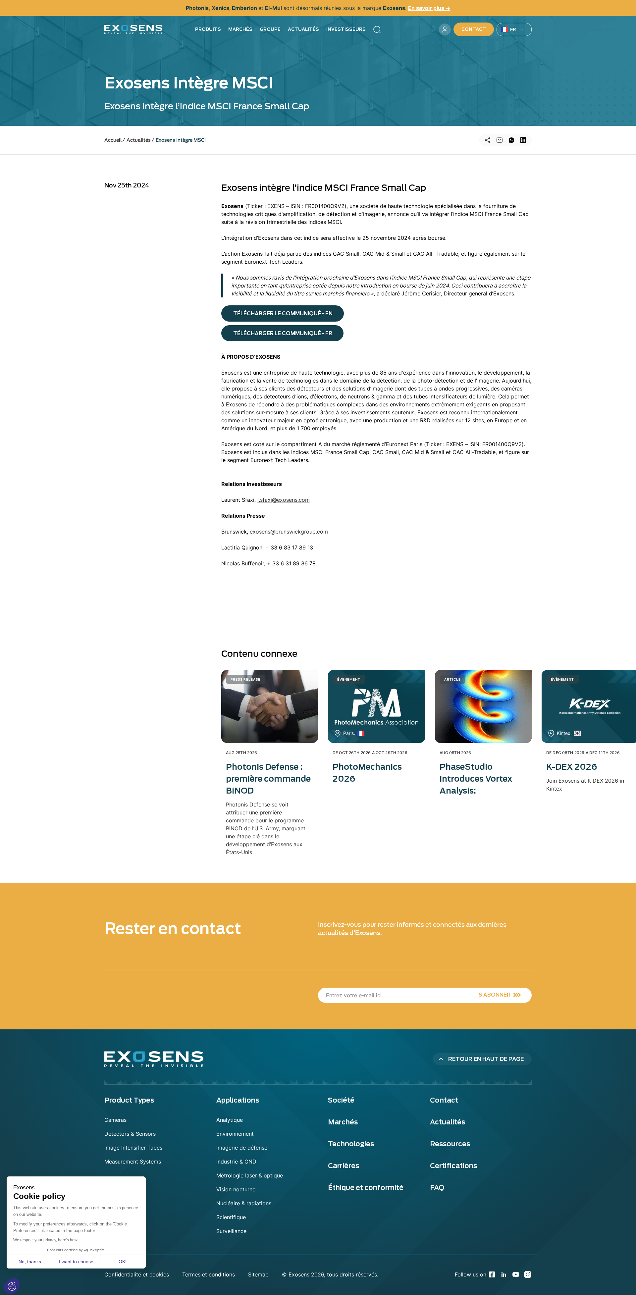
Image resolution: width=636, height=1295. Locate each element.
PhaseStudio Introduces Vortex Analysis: (476, 779)
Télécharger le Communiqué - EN (283, 314)
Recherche (377, 29)
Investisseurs (346, 29)
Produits (208, 29)
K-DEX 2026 (571, 767)
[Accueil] (133, 29)
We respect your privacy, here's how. (45, 1240)
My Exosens (445, 29)
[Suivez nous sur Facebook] (492, 1274)
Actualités (303, 29)
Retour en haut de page (486, 1059)
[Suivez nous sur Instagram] (528, 1274)
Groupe (270, 29)
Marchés (240, 29)
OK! (123, 1261)
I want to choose (76, 1261)
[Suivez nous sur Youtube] (516, 1274)
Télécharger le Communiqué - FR (282, 334)
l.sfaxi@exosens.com (283, 499)
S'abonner (494, 995)
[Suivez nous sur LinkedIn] (504, 1274)
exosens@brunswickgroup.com (289, 531)
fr (513, 29)
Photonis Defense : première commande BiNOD (268, 779)
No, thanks (30, 1261)
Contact (473, 29)
